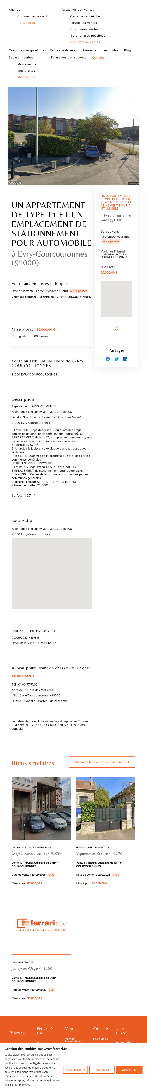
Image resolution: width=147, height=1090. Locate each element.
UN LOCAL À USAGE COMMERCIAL (32, 847)
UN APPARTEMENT (22, 962)
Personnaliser (74, 1069)
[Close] (143, 1046)
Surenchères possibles (87, 35)
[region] (73, 1066)
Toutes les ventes (83, 22)
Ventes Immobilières (73, 1040)
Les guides (110, 50)
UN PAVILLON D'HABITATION (92, 847)
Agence (14, 9)
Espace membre (21, 57)
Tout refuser (101, 1069)
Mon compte (27, 64)
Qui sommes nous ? (32, 16)
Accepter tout (129, 1069)
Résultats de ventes (85, 42)
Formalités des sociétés (68, 57)
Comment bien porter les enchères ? (100, 762)
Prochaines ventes (84, 29)
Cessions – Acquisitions (26, 50)
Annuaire (90, 50)
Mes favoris (26, 77)
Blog (127, 50)
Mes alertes (26, 70)
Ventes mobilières (63, 50)
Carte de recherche (85, 16)
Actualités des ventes (78, 9)
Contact (98, 57)
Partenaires (26, 22)
